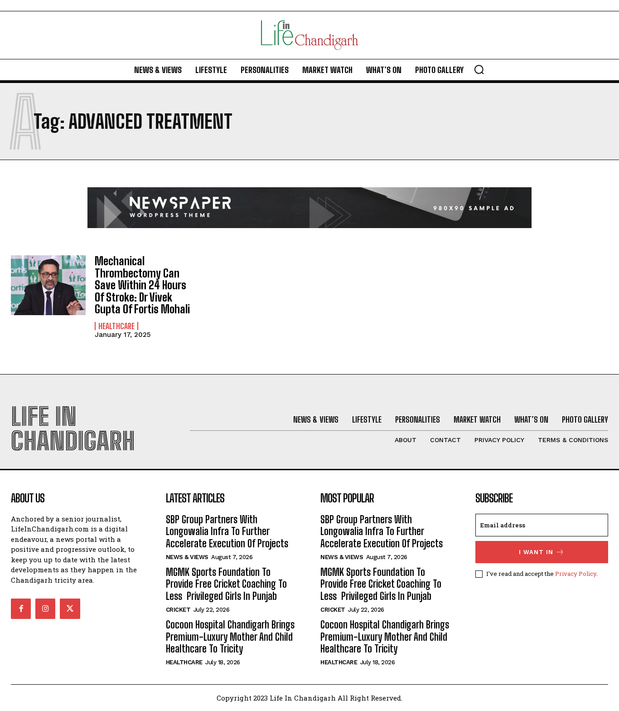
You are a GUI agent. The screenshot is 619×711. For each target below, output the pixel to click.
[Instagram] (45, 608)
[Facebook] (21, 608)
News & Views (187, 557)
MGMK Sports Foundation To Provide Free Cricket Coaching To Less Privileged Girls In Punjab (226, 584)
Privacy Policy (575, 574)
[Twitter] (70, 608)
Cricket (178, 609)
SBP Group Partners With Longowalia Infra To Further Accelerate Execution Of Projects (227, 531)
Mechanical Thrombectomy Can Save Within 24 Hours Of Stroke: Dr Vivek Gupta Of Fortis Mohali (142, 285)
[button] (479, 69)
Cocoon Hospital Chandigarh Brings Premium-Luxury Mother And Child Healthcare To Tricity (230, 636)
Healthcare (116, 326)
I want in (536, 552)
